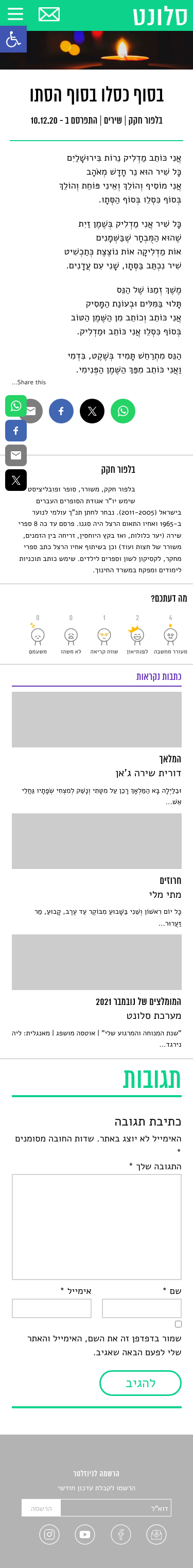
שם (171, 1291)
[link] (13, 39)
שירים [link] (113, 121)
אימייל (76, 1291)
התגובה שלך (154, 1167)
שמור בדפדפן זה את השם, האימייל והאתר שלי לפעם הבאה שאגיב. (104, 1346)
